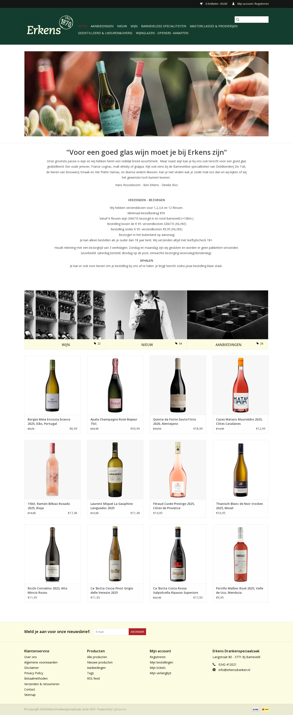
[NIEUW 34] (146, 319)
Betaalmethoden (36, 678)
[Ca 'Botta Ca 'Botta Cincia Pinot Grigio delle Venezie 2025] (115, 554)
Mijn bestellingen (161, 662)
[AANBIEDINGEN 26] (227, 319)
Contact (29, 689)
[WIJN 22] (65, 319)
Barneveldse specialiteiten (163, 26)
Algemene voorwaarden (40, 662)
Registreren (158, 657)
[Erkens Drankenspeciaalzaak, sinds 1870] (50, 26)
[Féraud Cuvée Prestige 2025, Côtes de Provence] (178, 469)
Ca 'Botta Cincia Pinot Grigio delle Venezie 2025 (112, 590)
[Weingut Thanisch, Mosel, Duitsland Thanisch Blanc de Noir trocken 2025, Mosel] (241, 469)
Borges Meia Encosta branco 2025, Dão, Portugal (49, 421)
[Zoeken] (237, 19)
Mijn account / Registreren (253, 4)
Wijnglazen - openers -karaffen (162, 33)
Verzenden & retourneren (41, 684)
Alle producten (97, 657)
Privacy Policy (33, 673)
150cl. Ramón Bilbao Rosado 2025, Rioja (49, 506)
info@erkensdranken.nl (234, 670)
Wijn (134, 26)
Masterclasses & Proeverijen (213, 26)
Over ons (30, 657)
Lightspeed (119, 709)
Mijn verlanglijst (160, 673)
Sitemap (30, 695)
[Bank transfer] (255, 709)
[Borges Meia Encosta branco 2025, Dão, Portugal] (52, 385)
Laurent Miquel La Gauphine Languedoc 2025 (112, 506)
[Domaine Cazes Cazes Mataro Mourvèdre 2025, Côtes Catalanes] (241, 385)
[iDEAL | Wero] (264, 709)
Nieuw (122, 26)
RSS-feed (93, 678)
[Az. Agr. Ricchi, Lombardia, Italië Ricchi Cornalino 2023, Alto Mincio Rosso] (52, 554)
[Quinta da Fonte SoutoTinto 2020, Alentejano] (178, 385)
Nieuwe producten (100, 662)
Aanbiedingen (102, 26)
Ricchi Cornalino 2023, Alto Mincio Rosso (47, 590)
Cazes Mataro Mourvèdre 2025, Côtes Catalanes (239, 421)
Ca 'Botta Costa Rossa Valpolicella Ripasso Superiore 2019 (175, 590)
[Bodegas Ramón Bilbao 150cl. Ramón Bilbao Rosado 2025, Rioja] (52, 469)
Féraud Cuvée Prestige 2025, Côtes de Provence (174, 506)
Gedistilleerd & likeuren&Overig (105, 33)
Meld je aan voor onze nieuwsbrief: (57, 631)
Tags (90, 673)
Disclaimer (31, 668)
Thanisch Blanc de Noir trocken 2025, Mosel (239, 506)
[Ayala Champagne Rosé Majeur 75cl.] (115, 385)
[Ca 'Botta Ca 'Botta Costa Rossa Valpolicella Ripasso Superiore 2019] (178, 554)
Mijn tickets (158, 668)
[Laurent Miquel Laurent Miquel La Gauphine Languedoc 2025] (115, 469)
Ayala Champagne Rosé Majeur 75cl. (114, 421)
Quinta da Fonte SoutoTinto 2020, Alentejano (174, 421)
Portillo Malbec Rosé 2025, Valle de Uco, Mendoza (239, 590)
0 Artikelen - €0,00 (216, 4)
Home (82, 26)
